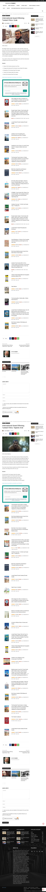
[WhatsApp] (18, 26)
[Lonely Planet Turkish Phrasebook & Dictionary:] (7, 232)
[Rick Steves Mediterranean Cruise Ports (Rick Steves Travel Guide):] (7, 255)
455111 (17, 278)
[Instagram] (38, 0)
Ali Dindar (4, 887)
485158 (17, 325)
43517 (17, 231)
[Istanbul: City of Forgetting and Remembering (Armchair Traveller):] (7, 138)
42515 (17, 208)
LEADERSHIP (13, 369)
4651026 (17, 244)
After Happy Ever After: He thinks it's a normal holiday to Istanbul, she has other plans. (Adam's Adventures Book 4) (19, 100)
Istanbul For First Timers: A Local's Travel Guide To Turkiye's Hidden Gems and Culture (20, 147)
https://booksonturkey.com (15, 353)
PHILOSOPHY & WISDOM (6, 369)
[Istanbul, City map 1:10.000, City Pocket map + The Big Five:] (7, 208)
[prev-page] (3, 377)
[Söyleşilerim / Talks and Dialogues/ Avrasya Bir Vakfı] (33, 32)
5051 (16, 137)
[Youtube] (43, 0)
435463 (17, 103)
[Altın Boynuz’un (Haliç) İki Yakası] (33, 25)
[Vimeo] (41, 0)
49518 (17, 163)
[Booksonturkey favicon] (10, 3)
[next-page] (4, 377)
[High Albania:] (7, 290)
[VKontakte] (42, 851)
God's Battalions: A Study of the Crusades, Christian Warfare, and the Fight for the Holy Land (20, 241)
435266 (17, 288)
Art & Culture (10, 14)
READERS (6, 14)
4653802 (17, 302)
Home (3, 14)
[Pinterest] (15, 26)
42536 (17, 150)
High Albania (14, 286)
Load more (37, 36)
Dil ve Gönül (4, 371)
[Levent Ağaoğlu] (3, 23)
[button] (42, 11)
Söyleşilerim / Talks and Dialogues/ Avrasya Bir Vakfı (39, 32)
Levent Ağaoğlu (7, 23)
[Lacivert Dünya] (16, 367)
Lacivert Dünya (14, 371)
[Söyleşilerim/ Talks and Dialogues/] (33, 28)
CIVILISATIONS (23, 369)
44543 (17, 125)
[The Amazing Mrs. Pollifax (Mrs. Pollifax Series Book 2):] (7, 302)
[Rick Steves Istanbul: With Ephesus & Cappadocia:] (7, 326)
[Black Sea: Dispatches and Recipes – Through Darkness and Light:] (7, 173)
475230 (17, 172)
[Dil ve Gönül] (6, 367)
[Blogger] (32, 851)
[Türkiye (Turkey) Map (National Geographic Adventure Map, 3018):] (7, 279)
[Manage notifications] (43, 889)
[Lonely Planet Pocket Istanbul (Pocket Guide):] (7, 126)
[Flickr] (37, 851)
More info (17, 105)
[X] (40, 0)
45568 (17, 255)
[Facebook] (37, 0)
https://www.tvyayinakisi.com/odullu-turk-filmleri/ (12, 77)
